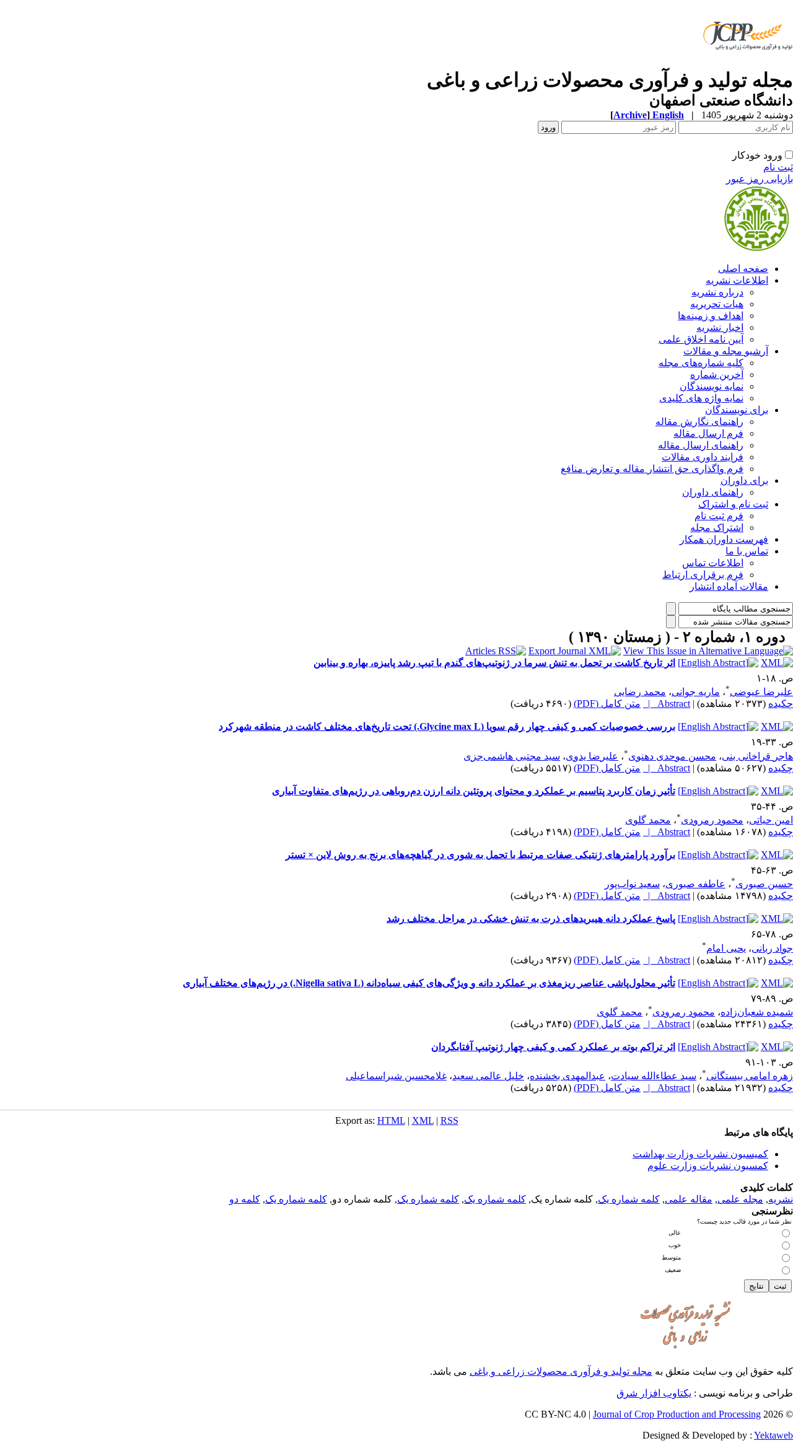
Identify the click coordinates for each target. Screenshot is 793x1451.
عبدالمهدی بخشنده (567, 1076)
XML (423, 1120)
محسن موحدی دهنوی (672, 756)
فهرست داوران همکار (724, 539)
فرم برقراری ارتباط (702, 574)
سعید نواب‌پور (632, 884)
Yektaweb (773, 1435)
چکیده (780, 703)
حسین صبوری (764, 884)
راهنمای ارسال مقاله (700, 445)
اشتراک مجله (716, 527)
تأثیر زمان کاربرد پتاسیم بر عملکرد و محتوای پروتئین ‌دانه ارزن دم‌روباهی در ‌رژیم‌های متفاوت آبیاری (473, 791)
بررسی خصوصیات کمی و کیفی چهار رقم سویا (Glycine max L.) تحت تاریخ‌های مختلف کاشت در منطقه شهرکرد (447, 726)
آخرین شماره (716, 374)
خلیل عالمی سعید (488, 1076)
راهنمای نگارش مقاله (699, 421)
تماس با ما (746, 551)
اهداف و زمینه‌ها (710, 315)
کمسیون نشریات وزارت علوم (707, 1165)
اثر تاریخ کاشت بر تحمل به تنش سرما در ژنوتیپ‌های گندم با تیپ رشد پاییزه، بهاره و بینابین (494, 662)
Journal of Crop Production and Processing (677, 1414)
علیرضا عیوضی (761, 691)
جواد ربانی (772, 948)
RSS (449, 1120)
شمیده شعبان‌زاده (757, 1012)
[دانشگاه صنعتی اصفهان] (745, 64)
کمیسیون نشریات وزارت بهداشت (700, 1154)
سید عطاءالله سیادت (653, 1076)
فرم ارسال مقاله (708, 433)
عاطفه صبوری (695, 884)
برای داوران (744, 480)
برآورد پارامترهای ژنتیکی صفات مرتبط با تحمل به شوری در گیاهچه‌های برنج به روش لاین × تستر (480, 854)
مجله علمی (740, 1199)
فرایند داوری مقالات (702, 457)
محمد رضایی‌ (640, 691)
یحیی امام (726, 948)
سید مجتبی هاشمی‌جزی (511, 756)
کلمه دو (244, 1199)
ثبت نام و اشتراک (733, 504)
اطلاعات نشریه (737, 280)
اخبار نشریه (719, 327)
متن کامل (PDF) (607, 703)
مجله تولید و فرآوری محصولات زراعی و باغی (561, 1371)
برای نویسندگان (736, 410)
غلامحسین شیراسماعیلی (396, 1076)
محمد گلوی (648, 820)
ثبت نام (778, 167)
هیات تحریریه (716, 304)
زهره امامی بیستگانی (749, 1076)
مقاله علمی (688, 1199)
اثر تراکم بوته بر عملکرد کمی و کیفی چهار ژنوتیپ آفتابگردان (553, 1046)
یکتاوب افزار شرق (653, 1393)
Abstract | (666, 703)
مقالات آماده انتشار (729, 586)
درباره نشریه (717, 292)
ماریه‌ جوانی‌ (696, 691)
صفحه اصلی (743, 268)
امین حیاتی (771, 820)
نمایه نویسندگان (711, 386)
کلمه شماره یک (629, 1199)
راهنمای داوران (712, 492)
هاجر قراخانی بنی (757, 756)
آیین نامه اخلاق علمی (701, 339)
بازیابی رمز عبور (759, 178)
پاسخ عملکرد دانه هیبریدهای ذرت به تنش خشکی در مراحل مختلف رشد (531, 918)
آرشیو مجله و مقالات (725, 351)
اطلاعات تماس (712, 563)
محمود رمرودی (712, 820)
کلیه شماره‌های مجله (701, 362)
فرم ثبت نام (718, 516)
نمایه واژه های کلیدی (701, 398)
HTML (391, 1120)
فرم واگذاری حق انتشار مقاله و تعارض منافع (652, 468)
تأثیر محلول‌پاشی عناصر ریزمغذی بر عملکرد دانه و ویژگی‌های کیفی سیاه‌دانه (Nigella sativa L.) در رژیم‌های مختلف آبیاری (429, 983)
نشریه (780, 1199)
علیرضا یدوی (592, 756)
